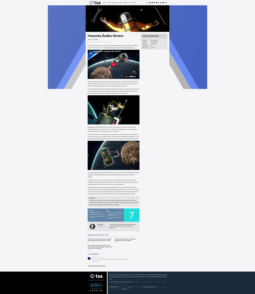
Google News (119, 289)
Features (119, 2)
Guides (134, 2)
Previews (114, 2)
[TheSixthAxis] (95, 4)
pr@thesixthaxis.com (123, 286)
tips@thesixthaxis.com (137, 286)
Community (125, 2)
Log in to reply (95, 261)
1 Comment (108, 42)
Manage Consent (121, 284)
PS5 (155, 44)
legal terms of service (137, 281)
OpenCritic (163, 286)
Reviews (109, 2)
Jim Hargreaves (92, 42)
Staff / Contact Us (147, 281)
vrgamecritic (112, 289)
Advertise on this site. (96, 288)
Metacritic (158, 286)
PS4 (153, 44)
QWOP (102, 47)
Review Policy (155, 281)
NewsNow (129, 289)
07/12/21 (153, 47)
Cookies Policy (113, 284)
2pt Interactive (154, 40)
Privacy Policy (162, 281)
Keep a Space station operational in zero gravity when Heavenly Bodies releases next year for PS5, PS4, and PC (100, 247)
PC (151, 44)
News (104, 2)
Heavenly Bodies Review (150, 36)
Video (130, 2)
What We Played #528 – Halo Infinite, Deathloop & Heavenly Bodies (125, 239)
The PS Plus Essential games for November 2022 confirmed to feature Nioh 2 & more (100, 239)
